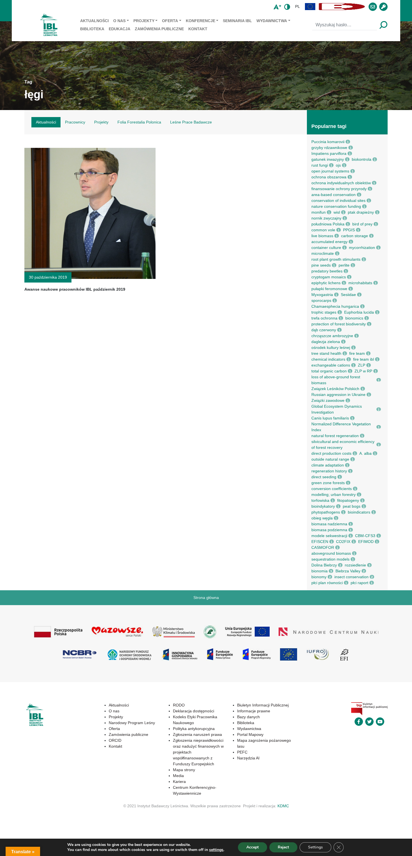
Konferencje (200, 20)
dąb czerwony (323, 330)
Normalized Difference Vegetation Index (341, 427)
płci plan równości (327, 582)
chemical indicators (328, 359)
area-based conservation (333, 194)
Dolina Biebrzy (324, 565)
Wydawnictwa (271, 20)
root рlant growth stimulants (335, 259)
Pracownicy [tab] (75, 122)
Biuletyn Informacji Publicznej (263, 705)
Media (178, 775)
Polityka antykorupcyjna (194, 728)
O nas (119, 20)
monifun (318, 212)
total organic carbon (329, 371)
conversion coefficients (331, 488)
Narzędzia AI (248, 758)
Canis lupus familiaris (330, 418)
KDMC (283, 806)
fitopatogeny (348, 500)
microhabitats (360, 283)
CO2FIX (343, 541)
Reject (283, 847)
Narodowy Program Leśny (132, 722)
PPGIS (349, 230)
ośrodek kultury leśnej (330, 347)
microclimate (322, 253)
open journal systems (330, 171)
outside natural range (330, 459)
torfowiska (320, 500)
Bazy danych (248, 717)
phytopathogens (325, 512)
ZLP (361, 365)
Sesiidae (348, 294)
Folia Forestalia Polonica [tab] (139, 122)
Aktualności (94, 20)
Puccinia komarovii (327, 141)
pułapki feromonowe (329, 288)
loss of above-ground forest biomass (335, 380)
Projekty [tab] (101, 122)
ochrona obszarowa (328, 177)
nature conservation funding (336, 206)
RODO (179, 705)
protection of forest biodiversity (338, 324)
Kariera (179, 781)
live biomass (322, 236)
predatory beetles (326, 271)
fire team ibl (363, 359)
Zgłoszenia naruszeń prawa (197, 734)
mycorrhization (362, 247)
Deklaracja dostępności (193, 711)
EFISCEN (319, 541)
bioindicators (359, 512)
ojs (338, 165)
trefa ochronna (324, 318)
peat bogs (351, 506)
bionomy (319, 577)
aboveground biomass (331, 553)
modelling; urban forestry (333, 494)
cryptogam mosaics (328, 277)
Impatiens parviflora (328, 153)
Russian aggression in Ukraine (338, 394)
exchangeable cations (330, 365)
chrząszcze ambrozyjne (332, 335)
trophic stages (323, 312)
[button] (310, 6)
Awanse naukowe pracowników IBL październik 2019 (74, 289)
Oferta (170, 20)
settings (216, 849)
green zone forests (328, 483)
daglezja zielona (325, 341)
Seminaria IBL (237, 20)
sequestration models (330, 559)
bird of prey (362, 224)
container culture (326, 247)
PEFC (242, 752)
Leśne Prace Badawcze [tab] (191, 122)
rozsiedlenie (355, 565)
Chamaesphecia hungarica (335, 306)
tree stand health (326, 353)
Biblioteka (92, 29)
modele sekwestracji (329, 535)
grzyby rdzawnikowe (329, 147)
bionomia (319, 571)
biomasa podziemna (329, 530)
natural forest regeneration (335, 435)
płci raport (359, 582)
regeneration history (329, 471)
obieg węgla (322, 518)
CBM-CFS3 (365, 535)
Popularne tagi (328, 126)
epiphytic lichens (326, 283)
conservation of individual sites (338, 200)
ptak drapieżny (361, 212)
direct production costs (331, 453)
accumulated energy (329, 241)
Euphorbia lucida (359, 312)
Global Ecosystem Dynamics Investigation (336, 409)
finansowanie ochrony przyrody (339, 188)
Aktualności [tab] (46, 122)
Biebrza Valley (347, 571)
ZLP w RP (363, 371)
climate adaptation (327, 465)
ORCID (115, 740)
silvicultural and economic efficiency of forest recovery (342, 444)
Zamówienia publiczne (159, 29)
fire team (357, 353)
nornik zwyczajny (326, 218)
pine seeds (321, 265)
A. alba (365, 453)
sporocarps (321, 300)
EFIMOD (366, 541)
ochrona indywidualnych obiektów (341, 183)
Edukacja (119, 29)
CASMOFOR (322, 547)
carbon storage (354, 236)
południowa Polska (327, 224)
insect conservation (351, 577)
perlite (344, 265)
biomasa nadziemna (329, 524)
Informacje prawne (253, 711)
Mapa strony (184, 770)
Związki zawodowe (327, 400)
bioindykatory (323, 506)
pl (297, 6)
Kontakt (197, 29)
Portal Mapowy (250, 734)
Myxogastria (322, 294)
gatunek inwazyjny (327, 159)
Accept (252, 847)
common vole (323, 230)
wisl (337, 212)
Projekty (143, 20)
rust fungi (319, 165)
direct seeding (323, 477)
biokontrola (361, 159)
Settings (315, 847)
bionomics (354, 318)
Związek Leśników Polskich (335, 388)
